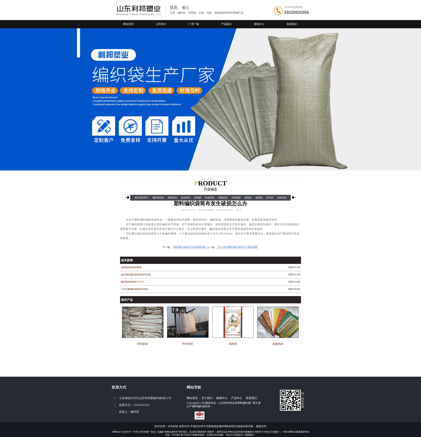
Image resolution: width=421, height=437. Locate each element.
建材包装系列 (142, 197)
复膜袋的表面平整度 (131, 267)
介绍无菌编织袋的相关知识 (135, 289)
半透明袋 (236, 197)
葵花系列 (185, 197)
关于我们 (207, 398)
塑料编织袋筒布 (201, 406)
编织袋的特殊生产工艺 (132, 282)
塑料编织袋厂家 (246, 402)
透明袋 (248, 197)
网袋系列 (172, 197)
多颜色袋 (222, 197)
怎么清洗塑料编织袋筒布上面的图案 (237, 247)
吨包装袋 (209, 197)
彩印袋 (269, 197)
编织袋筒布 (158, 197)
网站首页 (192, 398)
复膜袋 (258, 197)
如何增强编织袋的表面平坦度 (136, 274)
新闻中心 (221, 398)
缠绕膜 (197, 197)
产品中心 (236, 398)
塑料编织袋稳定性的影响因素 (189, 247)
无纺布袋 (281, 197)
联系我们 (251, 398)
